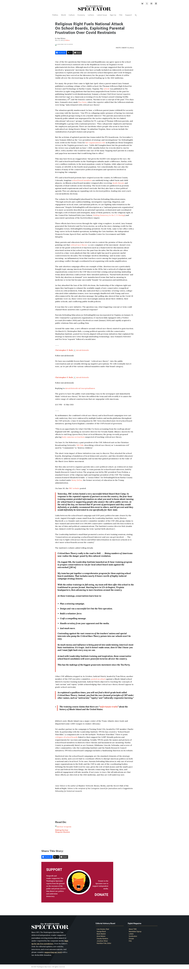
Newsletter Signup (135, 931)
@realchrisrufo (72, 350)
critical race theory (78, 245)
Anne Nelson (101, 936)
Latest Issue (102, 15)
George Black (101, 931)
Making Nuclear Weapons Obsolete (62, 831)
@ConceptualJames (87, 388)
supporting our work (53, 952)
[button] (136, 18)
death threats (118, 183)
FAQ (120, 15)
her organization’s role (95, 142)
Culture (72, 15)
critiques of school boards (66, 737)
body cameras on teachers (73, 437)
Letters (91, 15)
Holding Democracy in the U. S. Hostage (109, 215)
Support (128, 15)
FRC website (74, 488)
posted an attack (98, 679)
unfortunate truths (109, 706)
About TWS (133, 929)
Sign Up (113, 15)
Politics (55, 15)
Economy (81, 15)
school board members (82, 180)
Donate (131, 939)
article (106, 89)
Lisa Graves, (103, 929)
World (63, 15)
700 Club (79, 445)
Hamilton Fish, (104, 943)
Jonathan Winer (102, 941)
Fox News (82, 102)
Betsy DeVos (77, 480)
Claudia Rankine (102, 939)
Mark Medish (101, 934)
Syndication (133, 936)
